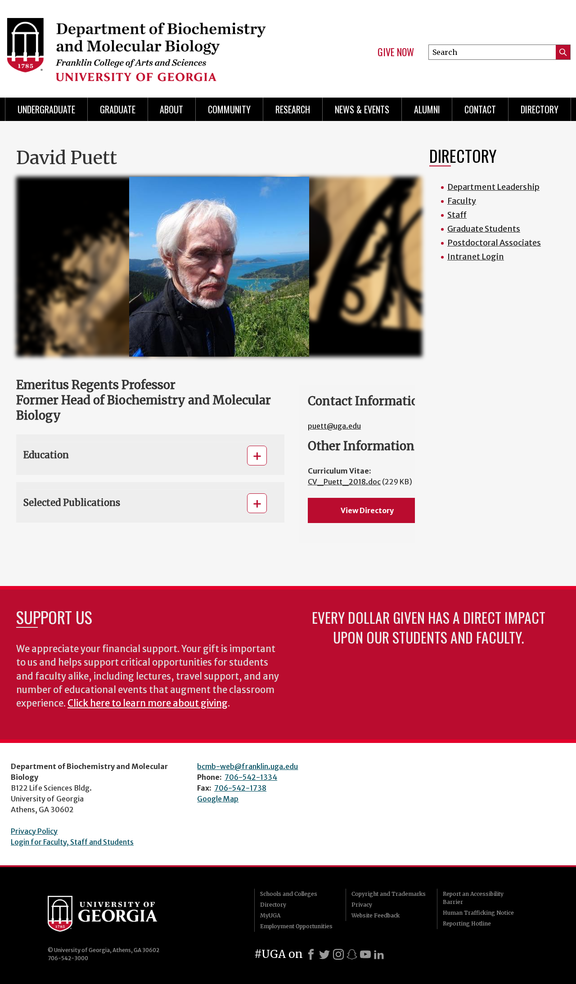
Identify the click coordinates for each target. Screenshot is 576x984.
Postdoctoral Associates (494, 242)
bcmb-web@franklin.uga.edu (247, 766)
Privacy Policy (34, 831)
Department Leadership (493, 187)
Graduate (117, 109)
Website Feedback (375, 915)
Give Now (396, 52)
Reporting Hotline (467, 923)
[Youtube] (365, 954)
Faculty (461, 201)
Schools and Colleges (288, 893)
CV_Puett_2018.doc (344, 481)
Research (292, 109)
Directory (539, 109)
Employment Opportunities (296, 926)
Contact (480, 109)
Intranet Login (475, 256)
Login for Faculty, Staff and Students (72, 841)
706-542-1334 (251, 777)
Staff (457, 215)
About (171, 109)
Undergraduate (46, 109)
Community (229, 109)
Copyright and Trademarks (388, 893)
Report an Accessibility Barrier (473, 897)
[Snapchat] (351, 954)
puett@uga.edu (334, 425)
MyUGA (270, 915)
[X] (324, 954)
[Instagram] (338, 954)
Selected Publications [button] (71, 502)
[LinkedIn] (379, 954)
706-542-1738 (240, 787)
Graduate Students (483, 229)
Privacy (361, 904)
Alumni (427, 109)
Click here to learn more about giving (148, 703)
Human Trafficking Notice (478, 912)
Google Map (217, 798)
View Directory (367, 510)
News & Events (362, 109)
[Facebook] (311, 954)
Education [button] (46, 455)
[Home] (139, 45)
